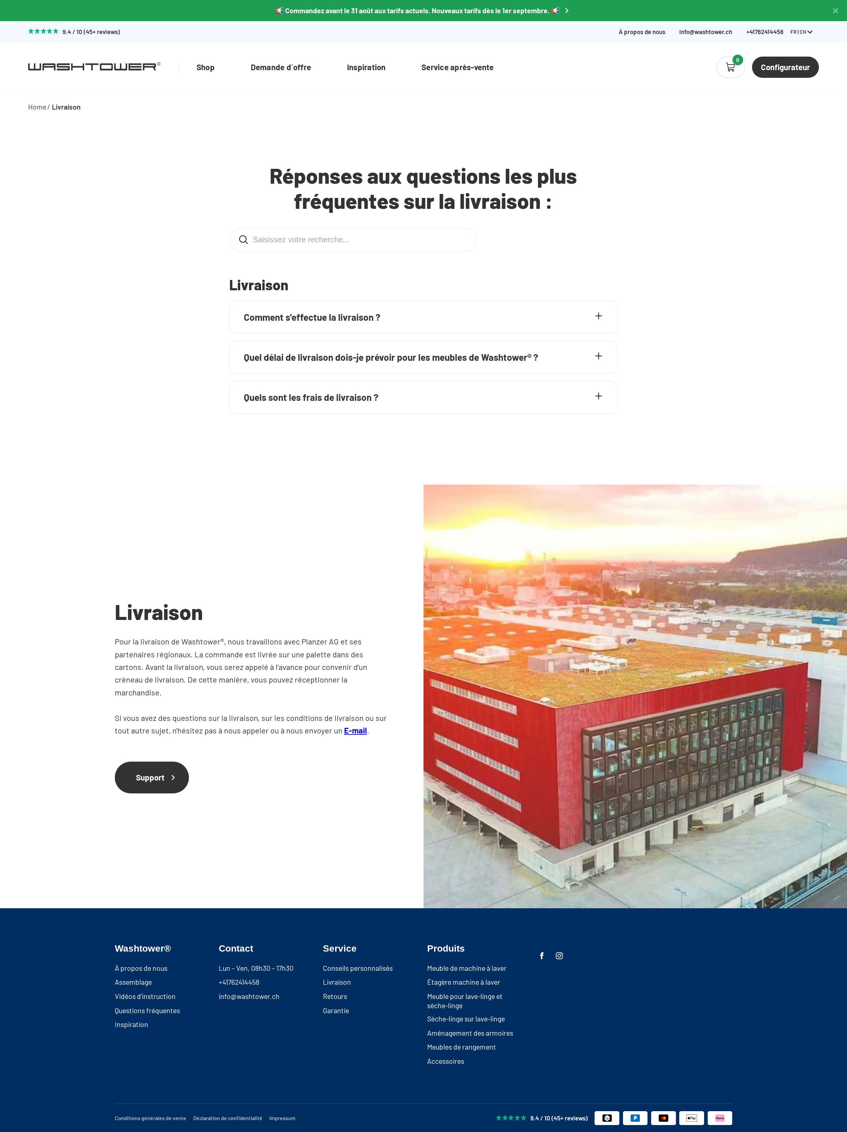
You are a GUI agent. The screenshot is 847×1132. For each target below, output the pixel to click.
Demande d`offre (281, 67)
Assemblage (133, 982)
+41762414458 (239, 982)
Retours (335, 996)
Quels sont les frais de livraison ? (311, 397)
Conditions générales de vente (150, 1118)
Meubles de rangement (461, 1047)
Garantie (336, 1010)
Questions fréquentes (147, 1010)
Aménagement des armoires (470, 1033)
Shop (206, 67)
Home (37, 107)
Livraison (66, 107)
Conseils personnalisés (358, 968)
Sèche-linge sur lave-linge (466, 1018)
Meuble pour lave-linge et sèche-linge (465, 1001)
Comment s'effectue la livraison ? (312, 317)
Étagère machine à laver (463, 982)
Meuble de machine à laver (467, 968)
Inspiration (366, 67)
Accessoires (445, 1061)
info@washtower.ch (705, 32)
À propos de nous (642, 32)
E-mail (355, 730)
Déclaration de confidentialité (227, 1118)
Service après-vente (458, 67)
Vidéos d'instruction (145, 996)
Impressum (282, 1118)
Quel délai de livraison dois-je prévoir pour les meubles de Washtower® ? (391, 357)
